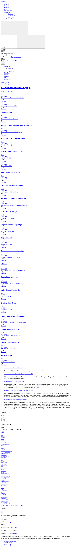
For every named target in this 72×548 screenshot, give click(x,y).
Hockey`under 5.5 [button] (4, 502)
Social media (11, 15)
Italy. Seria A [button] (3, 457)
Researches (11, 17)
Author (10, 18)
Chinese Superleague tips (10, 329)
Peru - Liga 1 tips (7, 91)
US (4, 421)
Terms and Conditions (10, 546)
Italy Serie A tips (6, 238)
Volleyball (3, 437)
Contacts (10, 14)
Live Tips (6, 73)
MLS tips (4, 264)
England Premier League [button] (6, 453)
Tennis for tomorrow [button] (5, 477)
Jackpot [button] (2, 472)
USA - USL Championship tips (12, 185)
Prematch (6, 6)
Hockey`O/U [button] (3, 494)
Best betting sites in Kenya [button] (6, 503)
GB (4, 419)
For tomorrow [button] (4, 473)
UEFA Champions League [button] (6, 451)
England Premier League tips (11, 225)
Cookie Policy (8, 542)
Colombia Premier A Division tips (13, 316)
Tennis (2, 435)
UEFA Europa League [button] (5, 452)
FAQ (5, 9)
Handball (2, 441)
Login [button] (2, 51)
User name (4, 53)
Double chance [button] (4, 490)
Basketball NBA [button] (4, 465)
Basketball (3, 436)
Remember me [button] (7, 57)
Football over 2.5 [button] (4, 498)
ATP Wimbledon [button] (4, 462)
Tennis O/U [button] (3, 496)
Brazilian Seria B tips (8, 303)
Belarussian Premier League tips (12, 251)
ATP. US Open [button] (4, 468)
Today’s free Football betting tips (15, 87)
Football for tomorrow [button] (5, 475)
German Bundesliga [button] (5, 456)
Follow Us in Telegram (7, 505)
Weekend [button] (2, 480)
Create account (14, 60)
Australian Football (5, 444)
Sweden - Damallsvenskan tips (11, 151)
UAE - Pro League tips (9, 212)
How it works (8, 10)
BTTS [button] (2, 486)
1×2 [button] (1, 492)
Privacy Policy (8, 544)
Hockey (2, 433)
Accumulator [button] (3, 471)
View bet (3, 101)
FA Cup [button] (2, 461)
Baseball (2, 439)
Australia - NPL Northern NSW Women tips (16, 125)
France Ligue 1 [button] (4, 459)
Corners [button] (2, 488)
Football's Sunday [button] (4, 484)
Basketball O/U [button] (4, 497)
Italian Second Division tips (10, 290)
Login (2, 58)
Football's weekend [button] (5, 481)
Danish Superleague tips (9, 277)
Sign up (7, 82)
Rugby (2, 445)
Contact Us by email (19, 505)
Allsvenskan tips (6, 355)
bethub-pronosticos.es (10, 541)
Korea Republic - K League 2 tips (13, 138)
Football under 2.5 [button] (4, 501)
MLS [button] (2, 460)
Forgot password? (16, 57)
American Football (4, 443)
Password (3, 55)
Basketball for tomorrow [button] (6, 478)
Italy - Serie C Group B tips (10, 172)
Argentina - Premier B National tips (13, 198)
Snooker (2, 446)
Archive (15, 533)
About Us (7, 12)
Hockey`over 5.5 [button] (4, 499)
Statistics (6, 7)
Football (2, 432)
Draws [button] (2, 489)
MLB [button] (2, 466)
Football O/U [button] (3, 493)
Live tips (6, 4)
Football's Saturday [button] (5, 482)
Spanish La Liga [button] (4, 455)
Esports (2, 440)
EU (4, 417)
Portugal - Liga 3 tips (8, 112)
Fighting (2, 448)
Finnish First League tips (10, 342)
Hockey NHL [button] (3, 464)
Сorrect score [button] (3, 485)
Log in (2, 82)
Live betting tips (5, 84)
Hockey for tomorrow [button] (5, 476)
